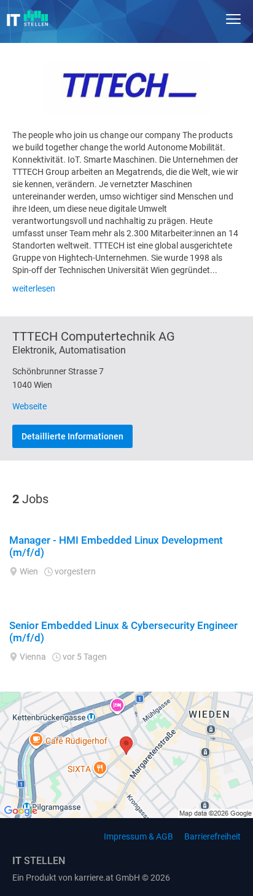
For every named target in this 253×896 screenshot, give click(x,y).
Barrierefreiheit (212, 836)
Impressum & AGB (138, 836)
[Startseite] (27, 18)
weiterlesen (33, 288)
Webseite (29, 406)
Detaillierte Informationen (72, 436)
